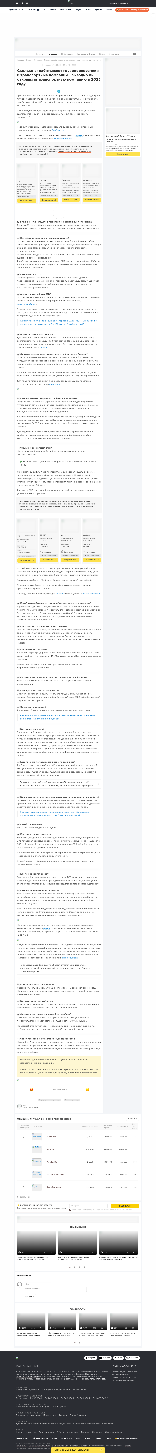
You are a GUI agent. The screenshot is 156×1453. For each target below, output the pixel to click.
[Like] (31, 1089)
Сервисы (98, 10)
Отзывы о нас (21, 1445)
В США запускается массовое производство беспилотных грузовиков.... (92, 1335)
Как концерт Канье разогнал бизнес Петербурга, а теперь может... (74, 1258)
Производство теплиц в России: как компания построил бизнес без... (32, 1258)
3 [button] (79, 1267)
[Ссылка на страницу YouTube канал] (134, 54)
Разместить (132, 1119)
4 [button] (84, 1267)
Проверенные (50, 1415)
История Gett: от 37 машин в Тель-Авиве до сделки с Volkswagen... (122, 1335)
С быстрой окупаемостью (28, 1407)
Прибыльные (50, 1407)
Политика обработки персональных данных (105, 1445)
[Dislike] (87, 1089)
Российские (94, 1424)
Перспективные (46, 1432)
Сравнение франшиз (60, 1445)
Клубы (79, 10)
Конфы (87, 10)
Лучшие (62, 1407)
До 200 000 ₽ (51, 1398)
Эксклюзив (114, 54)
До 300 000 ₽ (67, 1398)
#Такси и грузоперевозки (49, 1100)
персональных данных (101, 1210)
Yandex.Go (52, 1162)
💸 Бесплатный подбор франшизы (132, 10)
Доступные (97, 1432)
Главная (20, 60)
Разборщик (57, 130)
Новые (19, 1432)
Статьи (109, 10)
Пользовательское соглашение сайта (36, 1443)
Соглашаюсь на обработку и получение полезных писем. (102, 1210)
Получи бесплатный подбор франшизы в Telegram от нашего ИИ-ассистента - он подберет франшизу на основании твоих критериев (56, 784)
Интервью (52, 54)
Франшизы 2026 (16, 10)
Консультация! (27, 200)
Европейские (79, 1424)
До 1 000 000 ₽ (100, 1398)
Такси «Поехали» (55, 1174)
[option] (36, 1247)
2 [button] (74, 1267)
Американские (49, 1424)
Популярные (22, 1415)
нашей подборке (91, 594)
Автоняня (51, 1137)
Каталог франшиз (27, 1366)
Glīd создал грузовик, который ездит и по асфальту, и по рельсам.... (61, 1335)
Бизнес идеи (65, 10)
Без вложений (79, 1390)
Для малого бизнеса (115, 1432)
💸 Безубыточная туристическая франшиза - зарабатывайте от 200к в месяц (58, 463)
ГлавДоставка (54, 1187)
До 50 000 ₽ (36, 1398)
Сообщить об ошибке (78, 1445)
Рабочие (61, 1432)
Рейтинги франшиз (36, 10)
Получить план (27, 560)
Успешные (36, 1415)
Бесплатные (22, 1398)
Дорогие (33, 1390)
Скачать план (123, 154)
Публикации (67, 54)
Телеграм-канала (63, 139)
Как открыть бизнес (86, 54)
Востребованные (78, 1415)
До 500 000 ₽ (83, 1398)
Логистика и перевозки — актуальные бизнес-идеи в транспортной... (28, 1335)
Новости (39, 54)
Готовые (63, 1415)
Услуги (54, 1438)
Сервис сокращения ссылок (39, 1445)
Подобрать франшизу (118, 3)
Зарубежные (64, 1424)
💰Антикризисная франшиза (126, 1438)
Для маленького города (27, 1424)
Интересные (31, 1432)
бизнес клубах (70, 958)
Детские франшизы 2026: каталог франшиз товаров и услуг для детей (118, 1258)
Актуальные (73, 1432)
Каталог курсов (97, 1379)
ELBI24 (50, 1149)
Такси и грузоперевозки (57, 1118)
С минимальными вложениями (55, 1390)
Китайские (107, 1424)
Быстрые (85, 1432)
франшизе (55, 384)
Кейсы (102, 54)
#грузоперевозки (72, 1100)
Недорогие (21, 1390)
